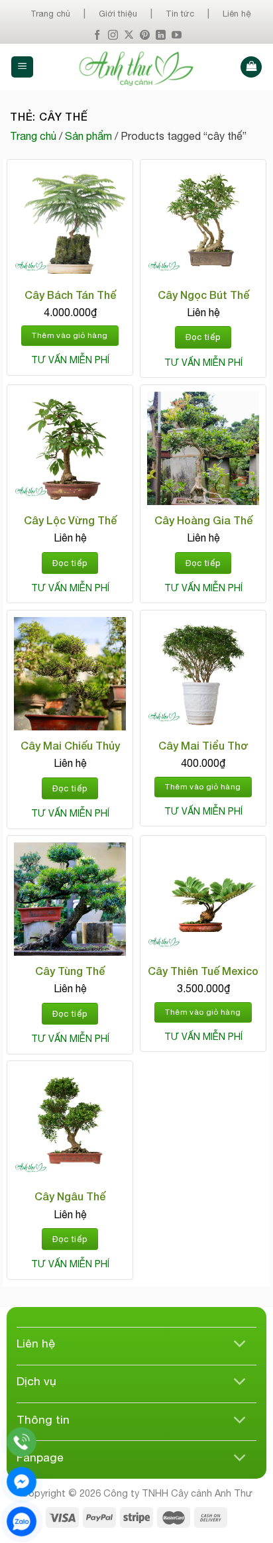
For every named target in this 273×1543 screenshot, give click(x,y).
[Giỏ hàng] (251, 67)
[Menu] (22, 67)
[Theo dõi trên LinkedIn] (161, 35)
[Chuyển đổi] (240, 1345)
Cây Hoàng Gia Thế (203, 520)
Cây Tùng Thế (70, 970)
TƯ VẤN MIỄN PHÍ (70, 360)
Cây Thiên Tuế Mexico (203, 970)
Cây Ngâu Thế (69, 1196)
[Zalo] (21, 1521)
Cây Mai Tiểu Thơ (203, 745)
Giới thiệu (118, 14)
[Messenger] (21, 1482)
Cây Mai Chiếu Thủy (70, 745)
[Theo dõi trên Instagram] (113, 35)
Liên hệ (237, 14)
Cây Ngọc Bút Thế (203, 294)
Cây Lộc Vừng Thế (70, 520)
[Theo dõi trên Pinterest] (145, 35)
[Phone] (21, 1442)
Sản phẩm (88, 136)
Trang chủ (50, 14)
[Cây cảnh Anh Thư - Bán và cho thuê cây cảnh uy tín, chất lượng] (137, 67)
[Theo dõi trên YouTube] (177, 35)
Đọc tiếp (203, 337)
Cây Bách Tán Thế (70, 294)
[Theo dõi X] (129, 35)
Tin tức (180, 14)
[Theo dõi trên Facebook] (97, 35)
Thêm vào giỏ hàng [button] (69, 335)
